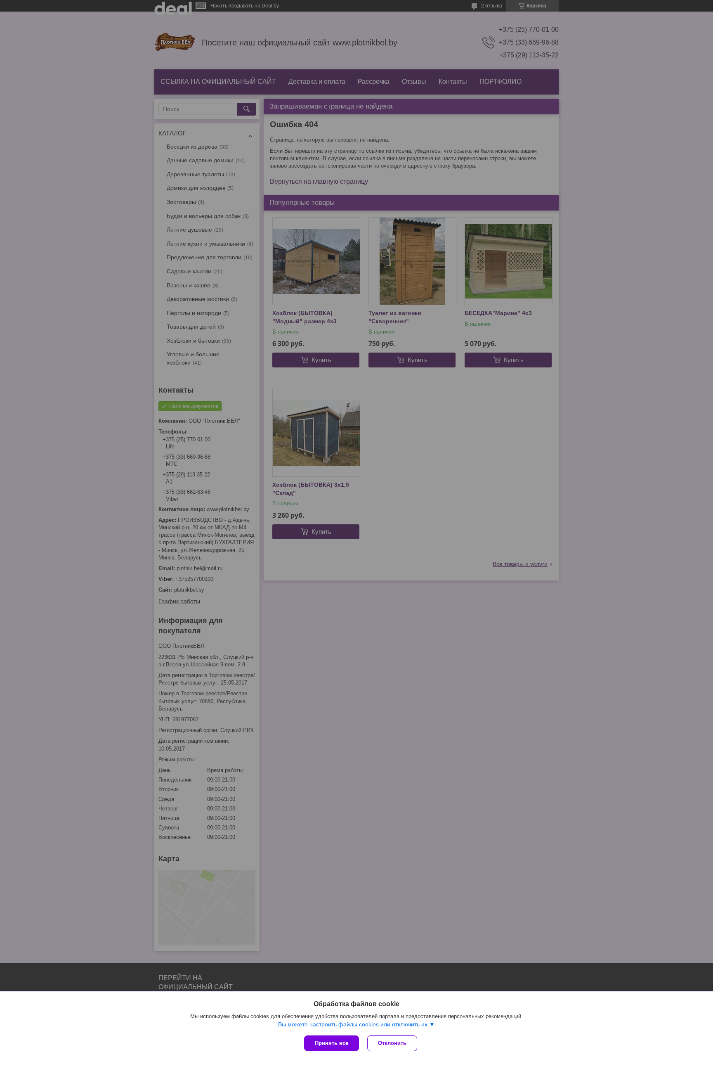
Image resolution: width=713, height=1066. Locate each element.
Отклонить (392, 1043)
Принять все (331, 1043)
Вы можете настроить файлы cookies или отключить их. (353, 1024)
